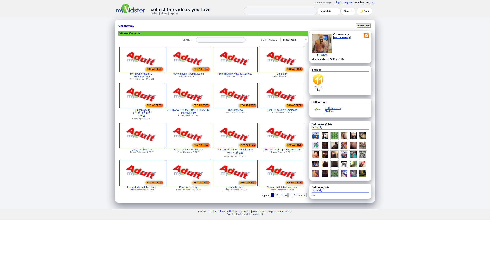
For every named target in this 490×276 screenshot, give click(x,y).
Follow (329, 111)
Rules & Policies (229, 211)
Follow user (363, 25)
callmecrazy (333, 108)
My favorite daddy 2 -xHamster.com (142, 75)
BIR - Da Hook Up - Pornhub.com (282, 149)
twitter (288, 211)
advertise (245, 211)
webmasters (259, 211)
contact (279, 211)
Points (323, 54)
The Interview (235, 109)
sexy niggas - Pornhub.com (188, 73)
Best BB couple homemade (282, 109)
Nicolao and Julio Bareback (282, 187)
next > (301, 195)
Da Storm (282, 73)
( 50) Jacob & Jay (142, 149)
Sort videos (269, 40)
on (373, 2)
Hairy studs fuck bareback (141, 187)
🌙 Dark (364, 11)
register (348, 2)
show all (316, 127)
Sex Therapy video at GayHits (235, 73)
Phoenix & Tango (188, 187)
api (216, 211)
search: (188, 40)
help (270, 211)
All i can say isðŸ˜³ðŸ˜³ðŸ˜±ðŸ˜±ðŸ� (142, 112)
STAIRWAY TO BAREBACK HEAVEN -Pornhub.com (189, 111)
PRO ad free (154, 69)
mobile (202, 211)
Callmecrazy (126, 25)
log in (339, 2)
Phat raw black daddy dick (188, 149)
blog (210, 211)
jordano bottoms (235, 187)
